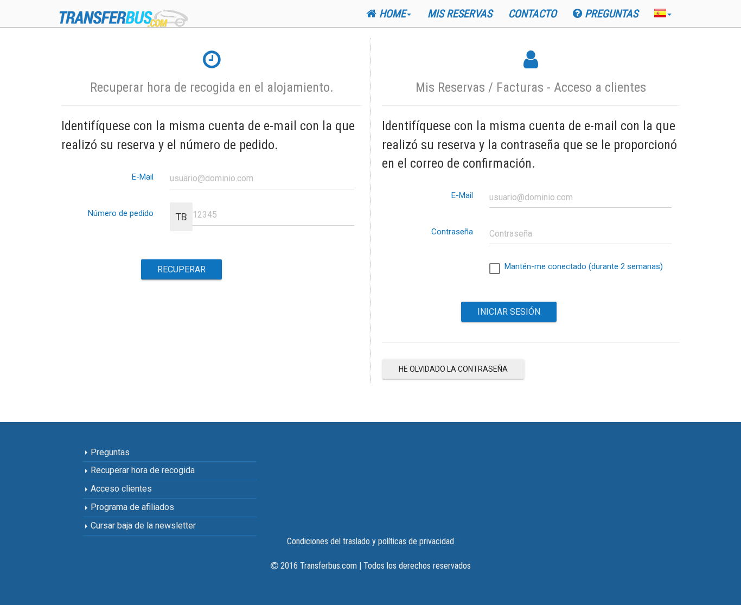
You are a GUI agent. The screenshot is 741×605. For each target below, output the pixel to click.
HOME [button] (391, 13)
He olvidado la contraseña (453, 369)
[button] (663, 12)
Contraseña (452, 231)
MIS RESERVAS (459, 13)
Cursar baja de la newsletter (142, 525)
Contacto (532, 13)
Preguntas (610, 13)
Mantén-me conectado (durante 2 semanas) (581, 266)
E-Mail (143, 176)
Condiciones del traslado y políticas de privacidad (370, 541)
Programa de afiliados (131, 507)
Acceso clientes (120, 488)
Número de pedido (121, 213)
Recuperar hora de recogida (141, 470)
